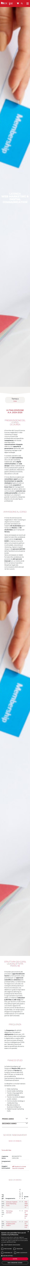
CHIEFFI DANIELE (26, 1224)
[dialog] (15, 1248)
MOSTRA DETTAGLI (11, 1242)
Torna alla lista (6, 1150)
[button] (15, 1119)
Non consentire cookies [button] (15, 1262)
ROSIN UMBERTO (26, 1214)
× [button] (28, 1231)
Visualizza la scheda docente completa (19, 1167)
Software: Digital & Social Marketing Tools (11, 1203)
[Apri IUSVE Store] (18, 3)
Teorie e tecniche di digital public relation (11, 1223)
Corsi (15, 401)
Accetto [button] (15, 1258)
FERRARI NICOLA (26, 1204)
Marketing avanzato (9, 1212)
